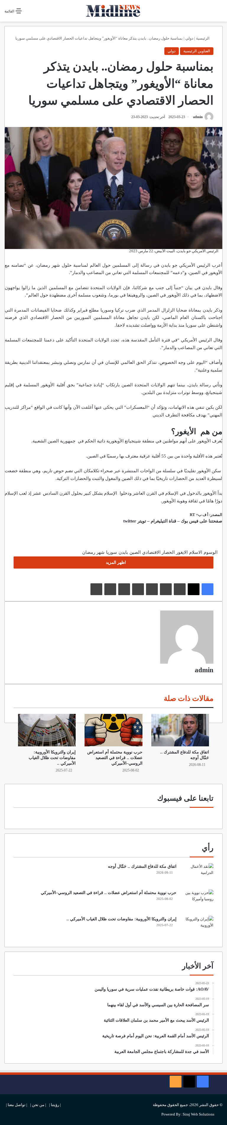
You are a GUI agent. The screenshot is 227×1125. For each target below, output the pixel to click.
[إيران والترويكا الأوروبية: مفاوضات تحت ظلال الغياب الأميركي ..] (47, 730)
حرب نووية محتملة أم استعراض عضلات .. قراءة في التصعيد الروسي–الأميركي (114, 758)
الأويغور (209, 493)
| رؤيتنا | (55, 1105)
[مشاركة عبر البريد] (110, 589)
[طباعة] (96, 589)
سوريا (111, 552)
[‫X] (194, 589)
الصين (127, 384)
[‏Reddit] (138, 589)
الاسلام (195, 552)
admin (198, 117)
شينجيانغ (133, 441)
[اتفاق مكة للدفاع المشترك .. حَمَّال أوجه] (180, 730)
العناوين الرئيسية (196, 51)
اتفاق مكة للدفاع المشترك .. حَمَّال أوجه (142, 866)
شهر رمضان (93, 552)
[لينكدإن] (180, 589)
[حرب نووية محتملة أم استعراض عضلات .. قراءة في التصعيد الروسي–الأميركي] (113, 730)
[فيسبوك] (207, 589)
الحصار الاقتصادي (158, 552)
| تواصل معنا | (16, 1105)
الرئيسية (203, 38)
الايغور (182, 552)
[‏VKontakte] (124, 589)
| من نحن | (38, 1105)
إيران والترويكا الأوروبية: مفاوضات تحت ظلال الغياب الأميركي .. (52, 758)
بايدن (123, 552)
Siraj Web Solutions (198, 1114)
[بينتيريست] (152, 589)
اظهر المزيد (115, 562)
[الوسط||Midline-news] (113, 10)
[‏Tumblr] (166, 589)
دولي (189, 38)
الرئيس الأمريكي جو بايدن (186, 265)
